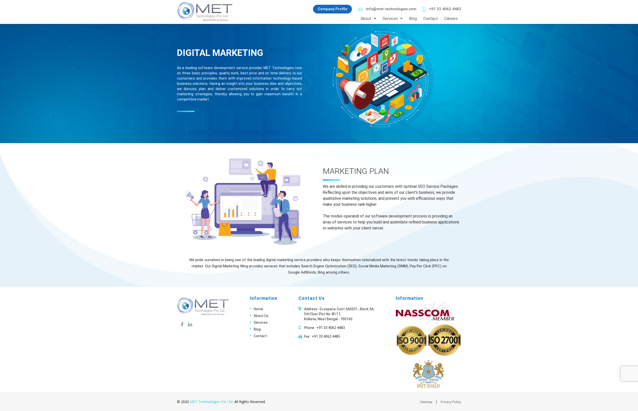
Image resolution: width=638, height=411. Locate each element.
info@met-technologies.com (390, 9)
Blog (413, 18)
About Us (261, 316)
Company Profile (332, 9)
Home (258, 309)
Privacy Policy (451, 402)
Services (390, 18)
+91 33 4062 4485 (326, 336)
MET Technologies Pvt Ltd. (211, 401)
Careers (451, 18)
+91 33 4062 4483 (444, 9)
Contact (430, 18)
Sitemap (426, 402)
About (366, 18)
